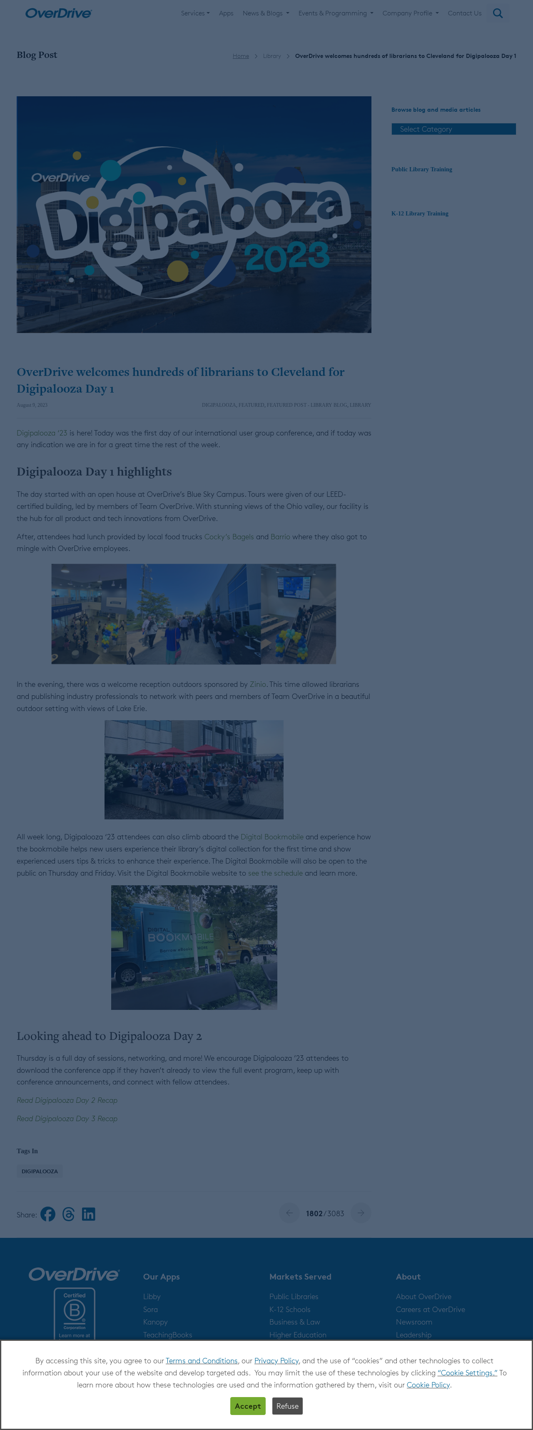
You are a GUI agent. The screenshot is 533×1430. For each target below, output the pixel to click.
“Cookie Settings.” (468, 1372)
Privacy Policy (276, 1360)
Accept (248, 1405)
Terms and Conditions (202, 1360)
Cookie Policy (428, 1384)
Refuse (287, 1405)
